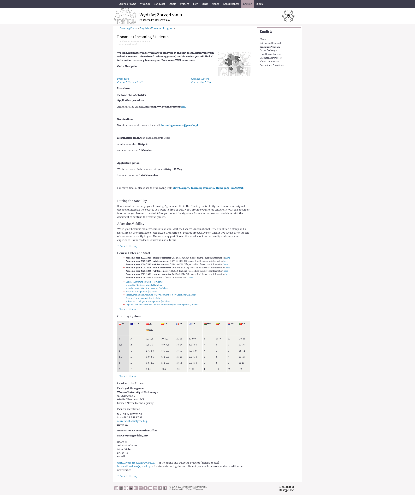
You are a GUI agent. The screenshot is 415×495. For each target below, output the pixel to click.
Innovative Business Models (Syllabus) (144, 285)
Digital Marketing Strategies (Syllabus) (144, 281)
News (263, 39)
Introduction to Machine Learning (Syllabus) (147, 288)
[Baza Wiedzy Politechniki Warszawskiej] (116, 489)
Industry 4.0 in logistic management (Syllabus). (148, 301)
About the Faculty (269, 61)
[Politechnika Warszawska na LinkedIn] (121, 489)
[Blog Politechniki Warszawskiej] (141, 489)
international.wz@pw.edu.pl (134, 466)
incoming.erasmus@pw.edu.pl (179, 125)
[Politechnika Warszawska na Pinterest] (126, 489)
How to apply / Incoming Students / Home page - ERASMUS (208, 188)
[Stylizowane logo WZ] (234, 63)
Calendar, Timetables (271, 57)
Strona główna (128, 28)
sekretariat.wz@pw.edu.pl (132, 421)
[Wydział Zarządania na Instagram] (155, 489)
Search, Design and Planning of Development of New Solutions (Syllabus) (161, 294)
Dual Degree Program (271, 54)
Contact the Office (201, 82)
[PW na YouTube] (150, 489)
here (227, 257)
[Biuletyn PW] (136, 489)
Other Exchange (268, 50)
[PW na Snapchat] (145, 489)
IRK (183, 107)
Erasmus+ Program (270, 46)
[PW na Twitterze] (160, 489)
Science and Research (271, 43)
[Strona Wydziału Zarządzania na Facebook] (165, 489)
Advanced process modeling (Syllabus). (144, 298)
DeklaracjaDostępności (286, 488)
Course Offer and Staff (130, 82)
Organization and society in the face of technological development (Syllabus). (163, 304)
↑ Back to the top (127, 246)
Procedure (123, 78)
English (266, 31)
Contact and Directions (272, 65)
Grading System (200, 78)
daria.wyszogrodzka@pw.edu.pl (136, 462)
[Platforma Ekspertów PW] (131, 489)
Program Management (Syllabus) (141, 291)
